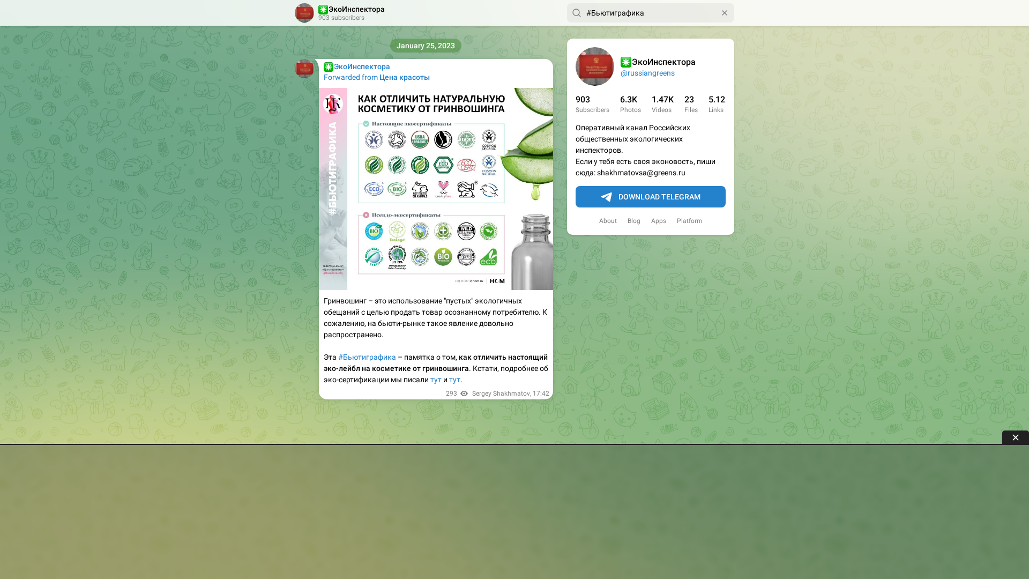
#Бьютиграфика (367, 357)
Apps (658, 221)
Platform (690, 221)
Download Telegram (659, 196)
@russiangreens (648, 73)
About (608, 221)
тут (436, 379)
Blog (634, 221)
